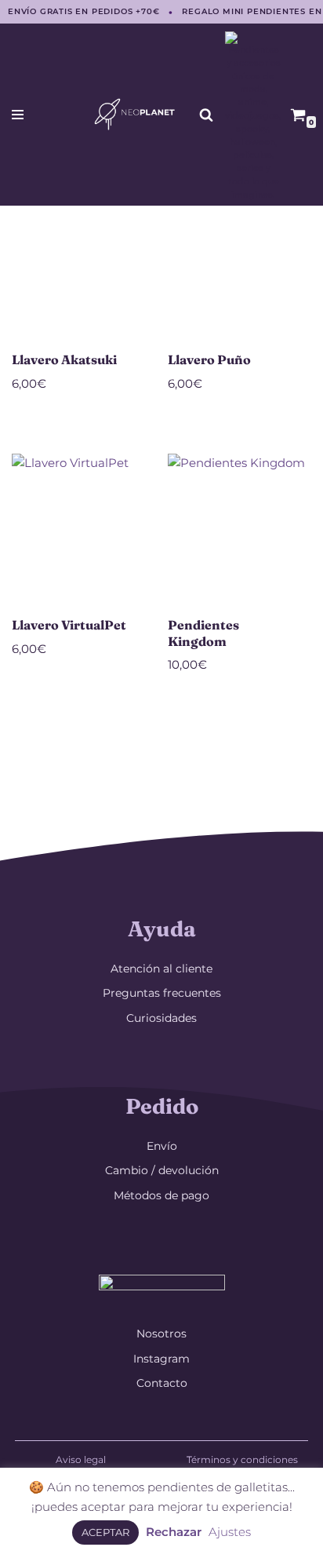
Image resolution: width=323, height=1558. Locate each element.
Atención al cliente (161, 968)
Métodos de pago (161, 1195)
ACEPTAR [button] (105, 1532)
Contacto (161, 1383)
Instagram (161, 1359)
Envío (162, 1146)
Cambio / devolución (162, 1170)
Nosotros (161, 1333)
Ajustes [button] (230, 1531)
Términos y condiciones (242, 1459)
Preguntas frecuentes (162, 993)
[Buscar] (206, 115)
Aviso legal (81, 1459)
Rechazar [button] (173, 1531)
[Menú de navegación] (18, 114)
